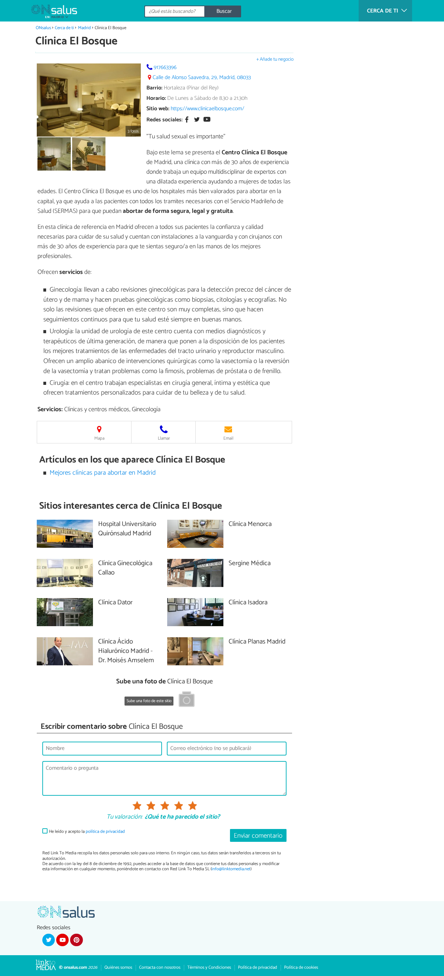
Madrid (84, 28)
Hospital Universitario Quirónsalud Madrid (127, 529)
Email (228, 438)
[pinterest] (76, 940)
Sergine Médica (250, 563)
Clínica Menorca (250, 524)
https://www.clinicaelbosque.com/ (207, 108)
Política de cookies (301, 967)
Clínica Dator (115, 602)
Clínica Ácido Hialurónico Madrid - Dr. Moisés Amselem (126, 651)
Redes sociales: (164, 120)
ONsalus (43, 28)
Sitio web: (157, 108)
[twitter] (48, 940)
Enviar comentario (258, 835)
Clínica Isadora (248, 602)
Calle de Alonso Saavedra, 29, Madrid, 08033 (202, 77)
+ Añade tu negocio (274, 59)
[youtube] (62, 940)
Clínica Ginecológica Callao (125, 568)
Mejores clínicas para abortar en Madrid (103, 472)
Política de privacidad (257, 967)
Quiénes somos (118, 967)
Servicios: (50, 409)
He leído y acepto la (87, 831)
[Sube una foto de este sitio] (187, 700)
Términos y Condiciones (209, 967)
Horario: (156, 98)
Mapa (99, 438)
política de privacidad (105, 831)
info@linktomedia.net (231, 869)
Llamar (164, 438)
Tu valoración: (124, 817)
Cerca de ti (64, 28)
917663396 (165, 67)
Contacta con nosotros (159, 967)
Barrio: (154, 88)
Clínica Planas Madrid (257, 642)
